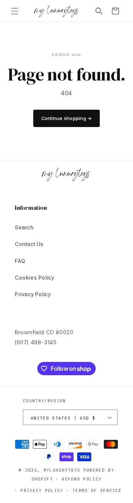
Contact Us (29, 244)
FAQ (20, 261)
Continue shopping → (66, 118)
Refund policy (82, 479)
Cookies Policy (34, 277)
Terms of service (97, 490)
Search (24, 227)
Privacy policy (41, 490)
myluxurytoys (62, 470)
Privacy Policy (33, 294)
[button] (15, 11)
